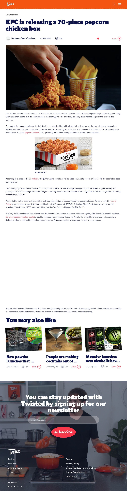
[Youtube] (8, 486)
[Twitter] (15, 486)
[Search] (114, 4)
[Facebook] (11, 486)
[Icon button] (98, 38)
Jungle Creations (74, 472)
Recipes (11, 459)
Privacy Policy (72, 463)
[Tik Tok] (18, 486)
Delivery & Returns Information (81, 467)
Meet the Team (15, 467)
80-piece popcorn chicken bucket (20, 217)
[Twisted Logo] (10, 4)
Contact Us (71, 476)
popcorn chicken (32, 132)
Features (12, 463)
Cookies (69, 459)
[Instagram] (21, 486)
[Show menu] (119, 4)
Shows (11, 472)
